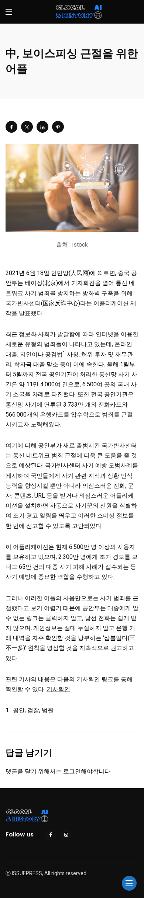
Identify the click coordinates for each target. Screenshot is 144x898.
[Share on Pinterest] (58, 127)
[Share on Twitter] (27, 127)
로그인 (72, 771)
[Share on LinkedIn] (42, 127)
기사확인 (58, 689)
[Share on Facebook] (11, 127)
